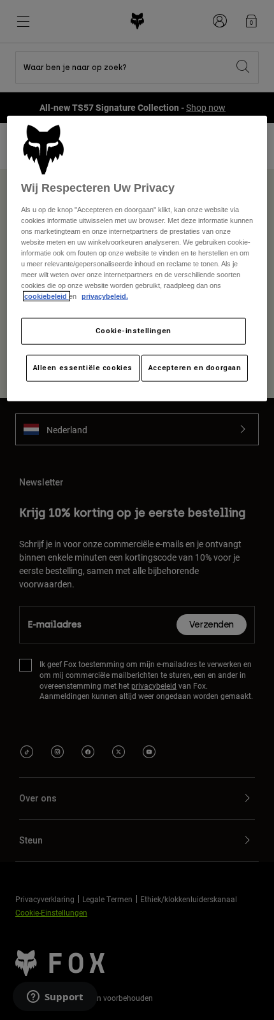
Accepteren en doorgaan (195, 367)
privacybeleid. (105, 296)
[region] (137, 258)
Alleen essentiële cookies (83, 367)
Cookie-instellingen (133, 330)
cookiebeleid (46, 296)
